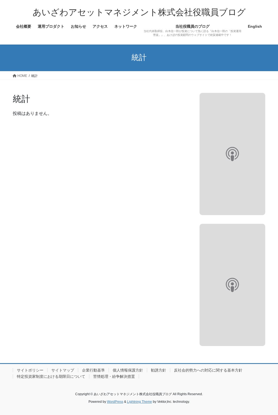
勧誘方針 (158, 370)
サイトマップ (62, 370)
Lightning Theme (139, 402)
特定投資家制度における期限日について (51, 376)
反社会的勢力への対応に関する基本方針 (208, 370)
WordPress (115, 402)
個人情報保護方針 (128, 370)
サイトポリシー (30, 370)
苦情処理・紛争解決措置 (114, 376)
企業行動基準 (93, 370)
